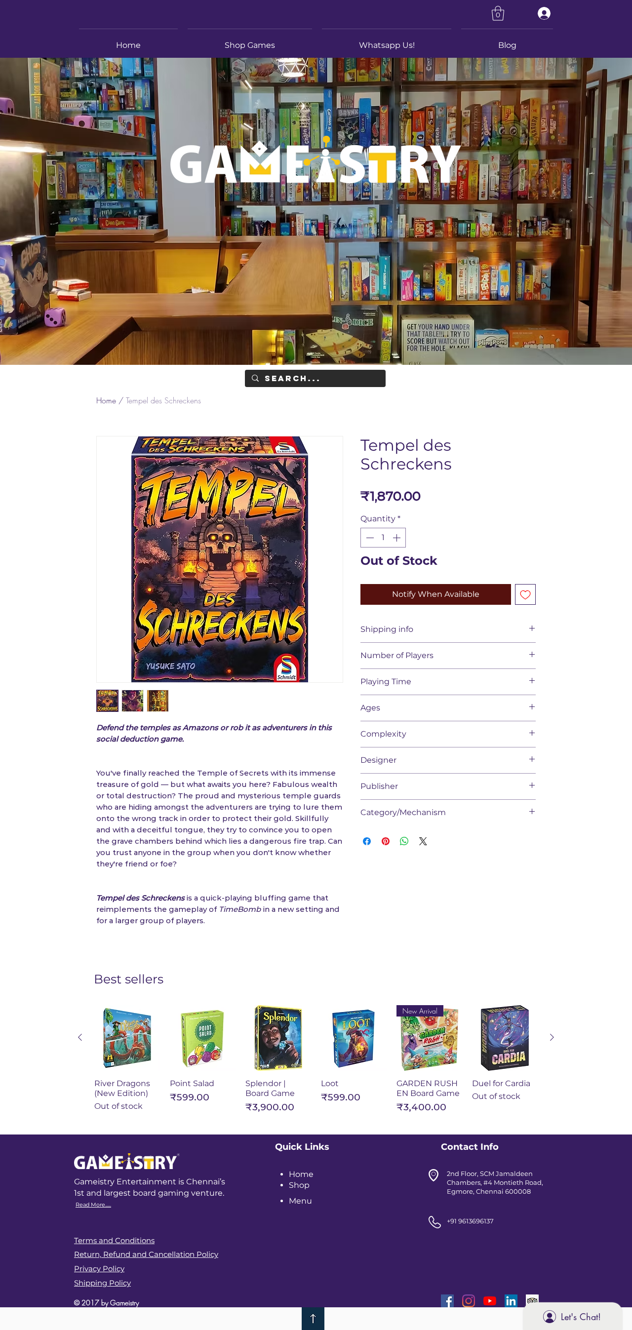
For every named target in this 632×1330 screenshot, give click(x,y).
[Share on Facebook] (367, 841)
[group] (316, 1064)
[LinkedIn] (511, 1300)
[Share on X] (423, 841)
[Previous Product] (80, 1037)
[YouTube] (489, 1300)
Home (106, 400)
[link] (498, 13)
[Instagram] (468, 1300)
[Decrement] (369, 537)
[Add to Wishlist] (525, 594)
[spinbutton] (383, 537)
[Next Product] (552, 1037)
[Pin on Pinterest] (386, 841)
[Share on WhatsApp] (404, 841)
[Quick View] (127, 1038)
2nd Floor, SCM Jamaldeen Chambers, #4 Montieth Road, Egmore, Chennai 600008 (495, 1182)
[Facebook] (447, 1300)
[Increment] (397, 537)
